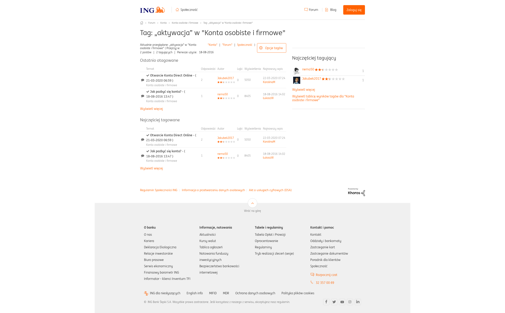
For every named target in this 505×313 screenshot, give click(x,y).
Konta (163, 22)
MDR (226, 293)
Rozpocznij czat (326, 275)
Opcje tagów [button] (274, 48)
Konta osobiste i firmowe (185, 22)
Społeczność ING (141, 22)
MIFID (213, 293)
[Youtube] (342, 302)
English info (195, 293)
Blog (333, 10)
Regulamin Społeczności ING (158, 190)
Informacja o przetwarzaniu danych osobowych (213, 190)
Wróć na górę (252, 211)
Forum (313, 10)
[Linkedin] (358, 302)
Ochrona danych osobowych (255, 293)
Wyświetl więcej (151, 109)
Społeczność (189, 10)
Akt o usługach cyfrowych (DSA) (270, 190)
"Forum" (227, 45)
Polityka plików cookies (297, 293)
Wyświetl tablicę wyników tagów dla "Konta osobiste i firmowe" (323, 98)
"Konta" (212, 45)
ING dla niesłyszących (165, 293)
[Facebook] (326, 302)
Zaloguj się (354, 10)
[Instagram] (350, 302)
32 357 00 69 (325, 283)
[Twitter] (334, 302)
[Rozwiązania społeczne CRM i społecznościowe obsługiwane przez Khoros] (356, 192)
